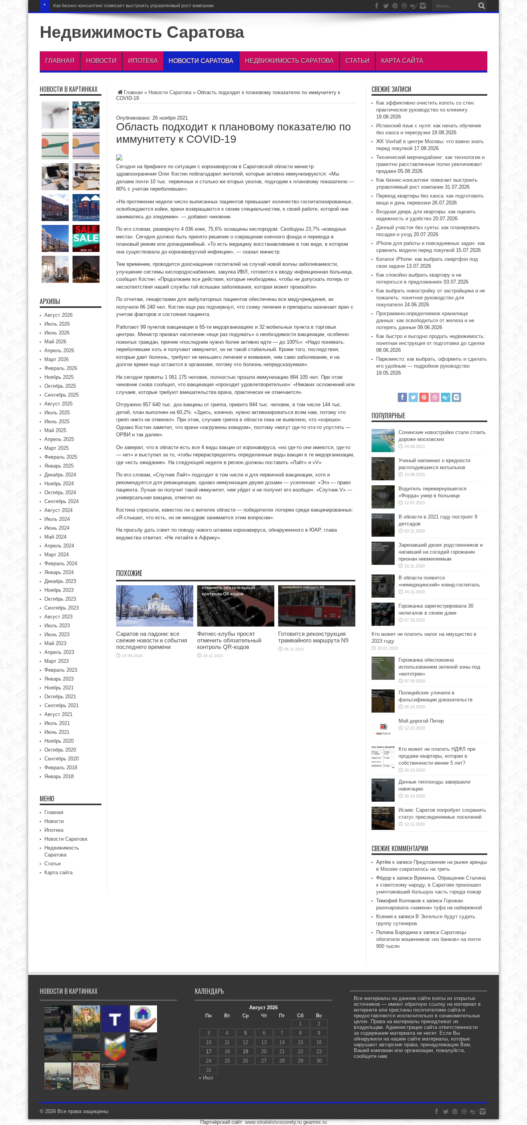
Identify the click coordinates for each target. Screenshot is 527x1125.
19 (245, 1051)
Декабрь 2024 (60, 475)
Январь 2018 (59, 776)
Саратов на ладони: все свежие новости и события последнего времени (151, 640)
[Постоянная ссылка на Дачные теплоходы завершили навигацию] (383, 800)
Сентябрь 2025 (61, 395)
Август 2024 (58, 510)
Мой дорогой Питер (421, 721)
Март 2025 (56, 448)
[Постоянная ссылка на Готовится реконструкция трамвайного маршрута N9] (316, 625)
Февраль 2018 (60, 767)
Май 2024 (55, 537)
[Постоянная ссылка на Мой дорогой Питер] (383, 739)
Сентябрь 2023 (61, 608)
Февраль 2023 (60, 670)
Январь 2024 (59, 572)
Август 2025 (58, 404)
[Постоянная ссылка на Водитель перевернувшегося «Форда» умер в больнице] (383, 507)
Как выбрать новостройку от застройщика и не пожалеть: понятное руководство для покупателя (430, 297)
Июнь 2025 (56, 421)
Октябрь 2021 (60, 696)
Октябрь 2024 (60, 492)
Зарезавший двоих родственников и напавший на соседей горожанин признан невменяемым (441, 552)
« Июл (206, 1078)
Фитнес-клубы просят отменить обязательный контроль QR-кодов (229, 640)
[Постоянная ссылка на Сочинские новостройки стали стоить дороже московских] (383, 450)
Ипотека (143, 60)
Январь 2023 (59, 679)
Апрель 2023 (59, 652)
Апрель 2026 (59, 350)
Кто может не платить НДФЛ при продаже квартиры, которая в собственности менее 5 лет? (437, 756)
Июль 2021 (57, 723)
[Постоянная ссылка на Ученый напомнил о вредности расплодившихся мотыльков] (383, 478)
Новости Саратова (201, 60)
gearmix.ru (315, 1122)
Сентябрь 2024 (61, 501)
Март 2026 (56, 359)
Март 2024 (56, 554)
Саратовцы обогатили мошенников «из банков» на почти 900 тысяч (428, 939)
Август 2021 (58, 714)
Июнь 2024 (56, 528)
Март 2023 (56, 661)
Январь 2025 (59, 466)
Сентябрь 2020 (61, 759)
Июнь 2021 (56, 732)
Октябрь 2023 (60, 599)
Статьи (357, 60)
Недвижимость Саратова (142, 32)
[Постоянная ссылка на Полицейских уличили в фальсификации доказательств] (383, 711)
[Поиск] (481, 6)
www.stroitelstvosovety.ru (273, 1122)
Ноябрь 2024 (59, 483)
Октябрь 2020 (60, 750)
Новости (101, 60)
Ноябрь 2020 (59, 741)
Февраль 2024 (60, 563)
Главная (59, 60)
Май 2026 (55, 342)
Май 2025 (55, 430)
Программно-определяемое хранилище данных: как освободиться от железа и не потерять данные (425, 320)
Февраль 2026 (60, 368)
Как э (58, 5)
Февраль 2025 (60, 457)
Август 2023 (58, 617)
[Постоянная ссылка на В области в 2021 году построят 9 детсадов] (383, 535)
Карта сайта (402, 60)
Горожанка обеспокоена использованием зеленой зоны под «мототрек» (439, 667)
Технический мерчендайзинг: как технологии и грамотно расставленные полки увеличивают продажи (430, 164)
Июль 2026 (57, 324)
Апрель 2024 (59, 546)
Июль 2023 (57, 625)
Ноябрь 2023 (59, 590)
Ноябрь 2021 (59, 688)
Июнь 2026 (56, 333)
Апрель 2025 (59, 439)
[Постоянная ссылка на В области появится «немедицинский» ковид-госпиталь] (383, 596)
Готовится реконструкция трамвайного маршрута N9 (313, 637)
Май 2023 (55, 643)
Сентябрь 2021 (61, 705)
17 (208, 1051)
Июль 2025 (57, 413)
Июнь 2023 (56, 634)
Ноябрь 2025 (59, 377)
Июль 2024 (57, 519)
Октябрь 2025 (60, 386)
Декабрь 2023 (60, 581)
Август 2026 (58, 315)
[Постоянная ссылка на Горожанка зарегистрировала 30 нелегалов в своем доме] (383, 624)
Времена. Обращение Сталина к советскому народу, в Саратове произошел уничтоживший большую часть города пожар (431, 885)
